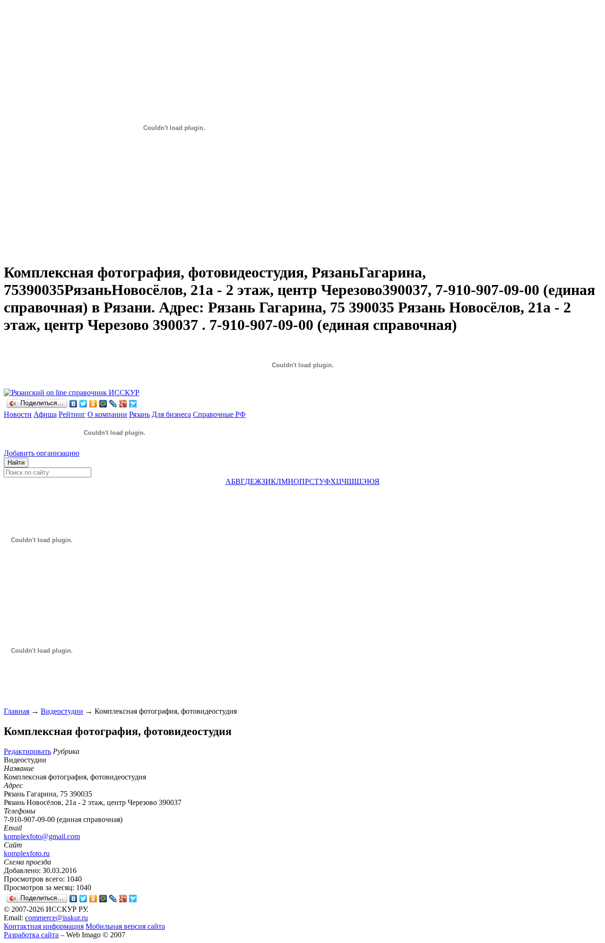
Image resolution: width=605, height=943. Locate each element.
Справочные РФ (219, 414)
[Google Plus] (123, 404)
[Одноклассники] (93, 404)
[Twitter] (83, 404)
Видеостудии (62, 711)
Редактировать (27, 751)
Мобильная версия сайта (125, 926)
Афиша (45, 414)
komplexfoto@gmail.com (42, 836)
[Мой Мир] (103, 404)
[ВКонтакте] (73, 404)
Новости (18, 414)
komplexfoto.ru (27, 853)
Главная (16, 711)
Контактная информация (44, 926)
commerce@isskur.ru (56, 918)
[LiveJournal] (113, 404)
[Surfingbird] (133, 404)
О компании (107, 414)
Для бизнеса (171, 414)
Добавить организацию (41, 453)
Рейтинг (72, 414)
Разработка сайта (31, 935)
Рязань (139, 414)
